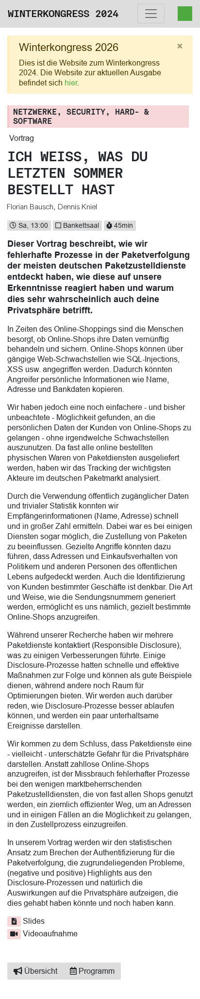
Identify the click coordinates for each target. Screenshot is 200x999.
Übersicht (39, 970)
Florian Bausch (30, 207)
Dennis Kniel (78, 207)
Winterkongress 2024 (63, 13)
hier (71, 82)
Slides (34, 920)
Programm (96, 970)
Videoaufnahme (50, 933)
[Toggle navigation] (151, 13)
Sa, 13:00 (32, 225)
